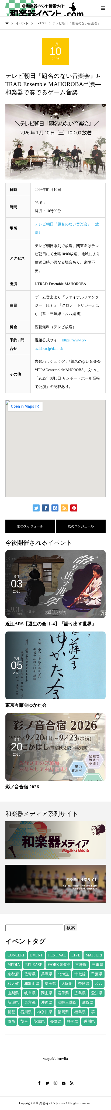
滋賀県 (87, 1003)
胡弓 (24, 1021)
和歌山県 (31, 984)
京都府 (13, 974)
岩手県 (63, 993)
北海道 (63, 974)
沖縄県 (46, 1003)
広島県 (80, 993)
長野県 (55, 1021)
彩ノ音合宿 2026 (22, 786)
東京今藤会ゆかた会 (26, 705)
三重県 (97, 965)
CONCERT (16, 955)
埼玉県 (50, 984)
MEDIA (14, 965)
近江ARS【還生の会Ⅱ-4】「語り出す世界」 (50, 623)
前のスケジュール (30, 526)
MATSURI (94, 955)
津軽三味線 (67, 1003)
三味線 (80, 965)
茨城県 (39, 1021)
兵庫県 (46, 974)
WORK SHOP (59, 965)
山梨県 (13, 993)
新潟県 (13, 1003)
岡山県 (46, 993)
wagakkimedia (55, 1058)
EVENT (36, 955)
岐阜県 (30, 993)
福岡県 (63, 1012)
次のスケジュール (81, 526)
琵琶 (11, 1012)
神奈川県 (44, 1012)
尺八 (98, 984)
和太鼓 (13, 984)
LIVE (75, 955)
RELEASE (33, 965)
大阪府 (67, 984)
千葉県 (96, 974)
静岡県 (72, 1021)
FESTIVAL (57, 955)
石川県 (26, 1012)
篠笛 (11, 1021)
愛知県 (96, 993)
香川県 (89, 1021)
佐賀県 (30, 974)
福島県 (80, 1012)
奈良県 (83, 984)
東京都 (30, 1003)
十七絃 (80, 974)
